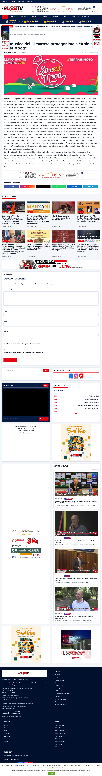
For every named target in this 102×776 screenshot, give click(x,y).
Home (5, 16)
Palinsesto (75, 16)
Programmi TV (59, 680)
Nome (5, 311)
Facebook (11, 186)
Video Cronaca (59, 725)
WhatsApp (59, 186)
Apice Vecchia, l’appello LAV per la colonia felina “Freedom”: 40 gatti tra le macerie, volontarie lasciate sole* (51, 26)
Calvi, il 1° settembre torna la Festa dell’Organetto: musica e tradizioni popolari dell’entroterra (38, 247)
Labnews (57, 696)
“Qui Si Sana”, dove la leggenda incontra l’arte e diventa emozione (61, 218)
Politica (23, 16)
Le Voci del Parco (60, 699)
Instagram (27, 186)
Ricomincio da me (60, 704)
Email (5, 321)
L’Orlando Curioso (60, 691)
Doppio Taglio (59, 685)
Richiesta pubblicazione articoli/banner (16, 755)
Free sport (58, 688)
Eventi (10, 34)
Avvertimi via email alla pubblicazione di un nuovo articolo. (23, 352)
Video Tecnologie (60, 741)
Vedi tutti (96, 387)
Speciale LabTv (60, 683)
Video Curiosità (59, 744)
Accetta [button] (51, 773)
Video (56, 747)
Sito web (6, 331)
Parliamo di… (59, 702)
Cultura (56, 16)
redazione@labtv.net (8, 708)
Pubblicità (21, 1)
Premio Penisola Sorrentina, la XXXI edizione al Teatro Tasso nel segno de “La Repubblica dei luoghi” (63, 247)
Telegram (90, 186)
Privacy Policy (59, 677)
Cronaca (13, 16)
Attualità (34, 16)
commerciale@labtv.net (13, 716)
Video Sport (58, 739)
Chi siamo (5, 1)
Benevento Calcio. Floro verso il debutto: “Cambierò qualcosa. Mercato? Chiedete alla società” (76, 502)
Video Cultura (59, 736)
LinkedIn (74, 186)
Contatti (13, 1)
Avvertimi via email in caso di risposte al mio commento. (22, 344)
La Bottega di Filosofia (62, 693)
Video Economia (60, 733)
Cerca (29, 1)
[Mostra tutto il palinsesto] (76, 414)
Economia (45, 16)
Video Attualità (59, 730)
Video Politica (59, 728)
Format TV (85, 16)
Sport (65, 16)
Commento (7, 290)
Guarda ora (43, 419)
